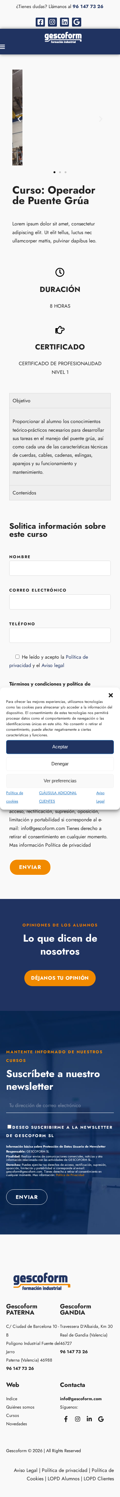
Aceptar (60, 746)
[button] (111, 695)
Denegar (60, 763)
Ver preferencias (60, 780)
